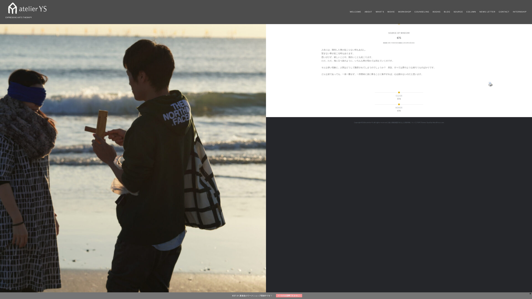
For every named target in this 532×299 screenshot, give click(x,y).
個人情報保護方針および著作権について (402, 122)
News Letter (487, 12)
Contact (504, 12)
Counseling (422, 12)
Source (458, 12)
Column (471, 12)
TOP (418, 122)
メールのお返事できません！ (289, 295)
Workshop (404, 12)
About (368, 12)
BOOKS (436, 12)
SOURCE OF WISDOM (399, 33)
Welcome (355, 12)
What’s (380, 12)
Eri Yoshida (393, 43)
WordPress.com (438, 122)
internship (519, 12)
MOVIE (391, 12)
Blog (447, 12)
